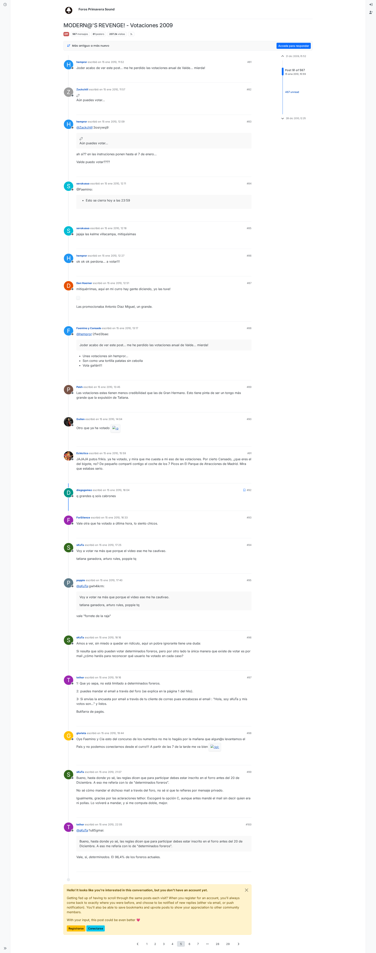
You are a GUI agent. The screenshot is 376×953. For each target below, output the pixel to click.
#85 (249, 228)
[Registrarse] (370, 12)
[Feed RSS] (131, 34)
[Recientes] (5, 5)
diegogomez (84, 490)
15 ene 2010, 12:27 (113, 255)
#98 (249, 733)
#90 (249, 419)
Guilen (80, 419)
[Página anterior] (138, 944)
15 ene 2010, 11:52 (113, 62)
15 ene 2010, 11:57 (114, 89)
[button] (5, 948)
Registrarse (76, 928)
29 (228, 944)
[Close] (246, 890)
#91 (249, 453)
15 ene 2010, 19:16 (110, 677)
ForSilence (83, 517)
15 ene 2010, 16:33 (116, 517)
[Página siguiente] (238, 944)
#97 (249, 677)
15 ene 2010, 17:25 (110, 544)
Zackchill (82, 89)
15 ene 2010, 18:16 (110, 637)
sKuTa (80, 544)
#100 (248, 824)
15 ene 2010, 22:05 (110, 824)
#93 (249, 517)
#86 (249, 255)
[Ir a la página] (207, 944)
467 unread (292, 91)
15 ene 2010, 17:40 (111, 580)
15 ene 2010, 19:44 (112, 733)
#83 (249, 121)
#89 (249, 386)
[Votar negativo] (240, 78)
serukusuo (82, 183)
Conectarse (95, 928)
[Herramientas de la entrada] (248, 78)
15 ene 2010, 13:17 (127, 328)
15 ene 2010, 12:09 (113, 121)
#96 (249, 637)
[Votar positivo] (226, 78)
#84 (249, 183)
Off (66, 34)
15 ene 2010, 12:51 (118, 283)
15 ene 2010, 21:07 (110, 771)
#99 (249, 771)
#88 (249, 328)
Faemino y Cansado (88, 328)
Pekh (79, 386)
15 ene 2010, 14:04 (111, 419)
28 (217, 944)
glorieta (81, 733)
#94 (249, 544)
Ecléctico (82, 453)
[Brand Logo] (70, 9)
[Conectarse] (370, 5)
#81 (249, 62)
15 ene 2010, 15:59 (114, 453)
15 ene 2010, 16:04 (118, 490)
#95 (249, 580)
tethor (80, 677)
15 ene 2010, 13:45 (109, 386)
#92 (249, 490)
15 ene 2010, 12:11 (115, 183)
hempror (81, 62)
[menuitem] (370, 5)
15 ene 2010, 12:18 (116, 228)
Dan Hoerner (84, 283)
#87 (249, 283)
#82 (249, 89)
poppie (80, 580)
